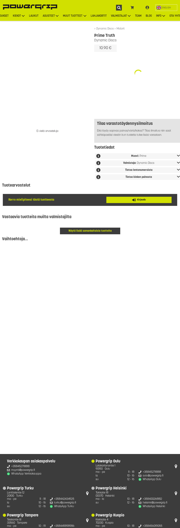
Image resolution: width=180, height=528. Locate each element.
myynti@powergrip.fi (23, 470)
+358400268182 (152, 499)
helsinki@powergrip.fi (155, 502)
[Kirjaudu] (147, 7)
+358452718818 (20, 466)
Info (158, 16)
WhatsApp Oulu (152, 479)
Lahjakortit (99, 16)
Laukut (33, 16)
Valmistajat (119, 16)
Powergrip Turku (20, 488)
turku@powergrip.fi (65, 502)
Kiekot (17, 16)
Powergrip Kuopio (110, 515)
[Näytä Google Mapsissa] (176, 467)
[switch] (166, 7)
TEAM (138, 16)
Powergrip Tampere (22, 515)
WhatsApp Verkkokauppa (26, 473)
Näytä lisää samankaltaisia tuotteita (90, 231)
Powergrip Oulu (108, 461)
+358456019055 (152, 526)
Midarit (121, 28)
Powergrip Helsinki (111, 488)
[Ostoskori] (132, 7)
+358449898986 (64, 526)
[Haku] (119, 8)
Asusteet (49, 16)
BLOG (149, 16)
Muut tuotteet (72, 16)
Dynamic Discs (105, 28)
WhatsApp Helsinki (154, 506)
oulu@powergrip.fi (153, 475)
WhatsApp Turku (64, 506)
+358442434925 (64, 499)
